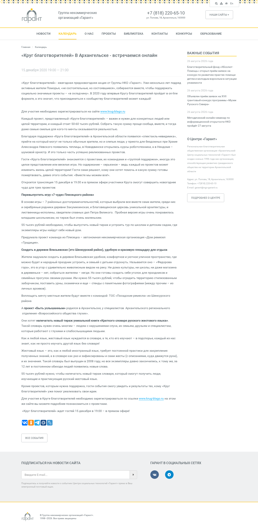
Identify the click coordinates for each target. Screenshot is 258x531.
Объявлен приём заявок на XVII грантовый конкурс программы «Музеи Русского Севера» (211, 100)
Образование (211, 33)
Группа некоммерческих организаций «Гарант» (67, 515)
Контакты (159, 33)
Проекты (109, 33)
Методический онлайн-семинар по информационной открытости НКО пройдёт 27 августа (209, 121)
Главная (25, 47)
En (232, 4)
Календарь (67, 33)
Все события (34, 437)
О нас (89, 33)
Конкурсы (184, 33)
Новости (43, 33)
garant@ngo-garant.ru (206, 187)
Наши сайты (218, 14)
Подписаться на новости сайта (50, 463)
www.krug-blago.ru (112, 111)
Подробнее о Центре (205, 197)
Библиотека (133, 33)
